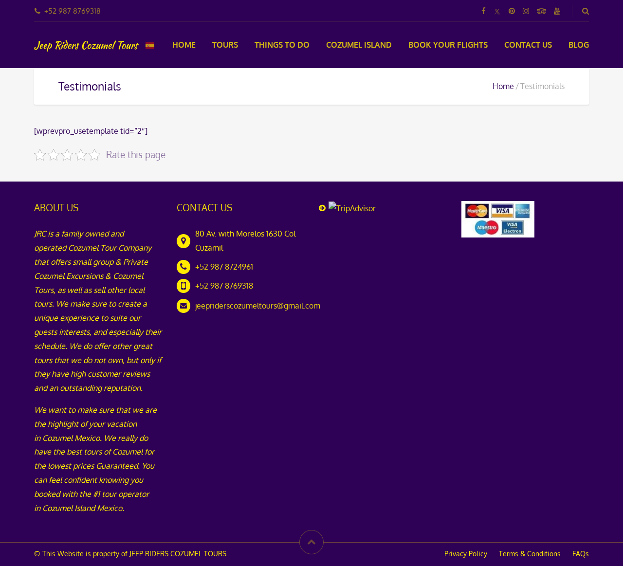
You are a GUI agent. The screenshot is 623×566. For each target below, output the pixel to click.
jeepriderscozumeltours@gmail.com (257, 305)
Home (184, 45)
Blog (578, 45)
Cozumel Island (359, 45)
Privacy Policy (465, 553)
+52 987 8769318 (224, 286)
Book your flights (448, 45)
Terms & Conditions (530, 553)
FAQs (580, 553)
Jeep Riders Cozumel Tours (86, 45)
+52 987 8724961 (224, 267)
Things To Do (282, 45)
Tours (225, 45)
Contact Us (528, 45)
